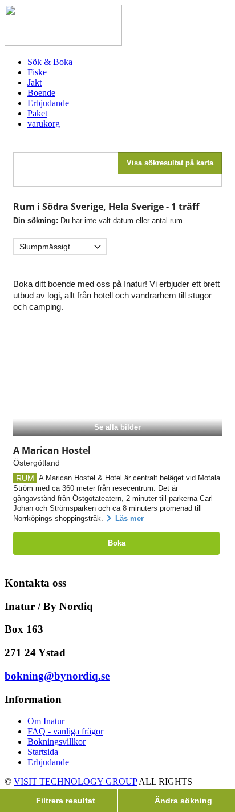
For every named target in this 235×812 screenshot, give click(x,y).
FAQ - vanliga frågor (65, 731)
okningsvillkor (60, 741)
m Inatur (49, 721)
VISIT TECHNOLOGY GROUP (75, 781)
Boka (116, 543)
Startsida (42, 752)
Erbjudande (48, 762)
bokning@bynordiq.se (57, 676)
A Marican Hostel (52, 450)
